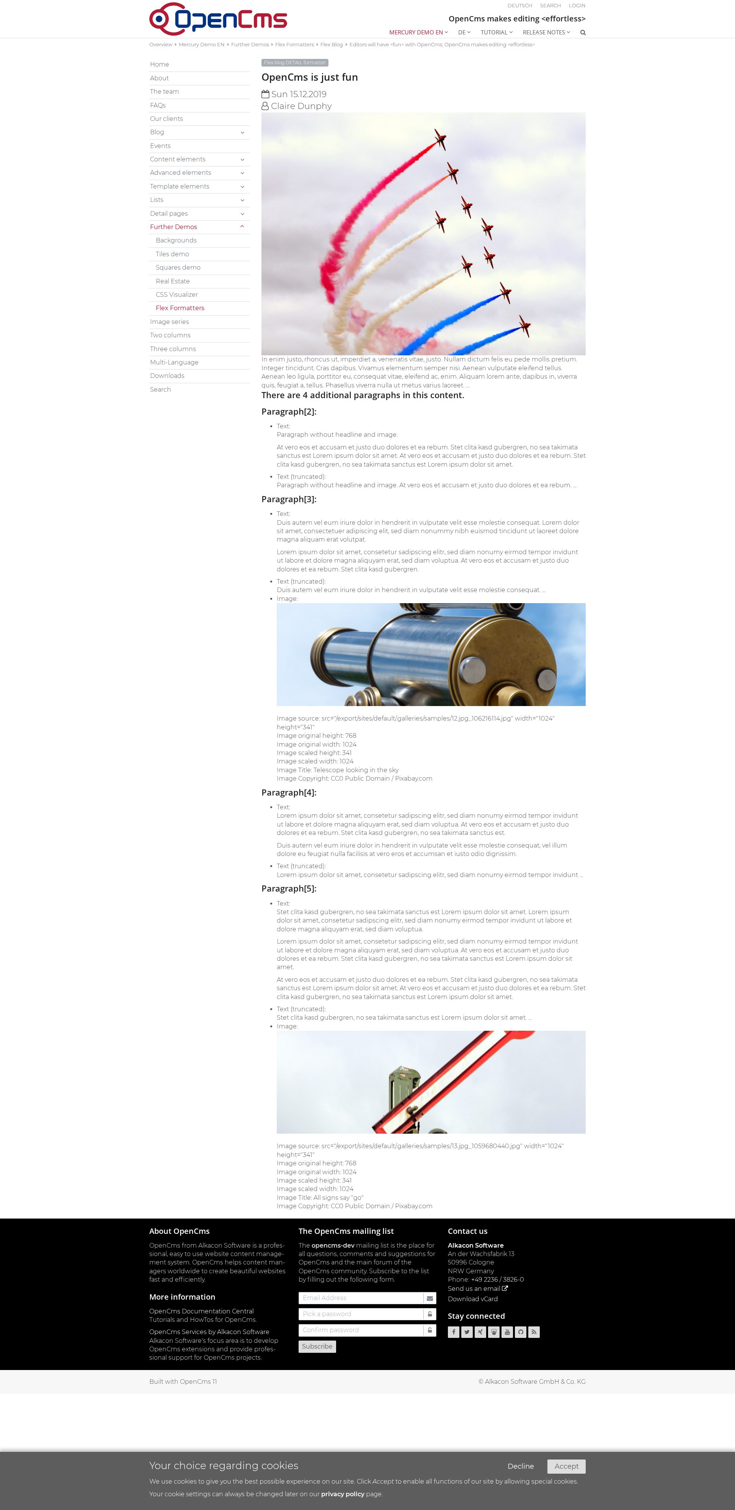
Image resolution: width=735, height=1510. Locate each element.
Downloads (167, 375)
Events (160, 146)
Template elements (179, 186)
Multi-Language (174, 362)
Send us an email (474, 1288)
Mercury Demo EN (416, 32)
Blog (157, 132)
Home (159, 64)
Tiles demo (172, 254)
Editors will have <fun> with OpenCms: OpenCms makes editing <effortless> (442, 44)
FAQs (158, 105)
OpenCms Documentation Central (201, 1311)
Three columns (173, 349)
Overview (160, 44)
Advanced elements (180, 172)
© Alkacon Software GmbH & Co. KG (532, 1381)
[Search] (578, 33)
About (159, 78)
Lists (156, 199)
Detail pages (169, 213)
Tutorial (494, 32)
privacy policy (342, 1494)
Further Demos (250, 44)
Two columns (170, 335)
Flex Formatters (294, 44)
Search (160, 389)
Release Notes (544, 32)
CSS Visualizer (177, 294)
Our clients (166, 118)
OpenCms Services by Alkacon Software (209, 1332)
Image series (169, 321)
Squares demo (178, 267)
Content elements (178, 159)
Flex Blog (331, 44)
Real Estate (173, 281)
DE (462, 32)
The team (164, 91)
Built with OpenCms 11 (183, 1381)
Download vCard (473, 1299)
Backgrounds (176, 240)
